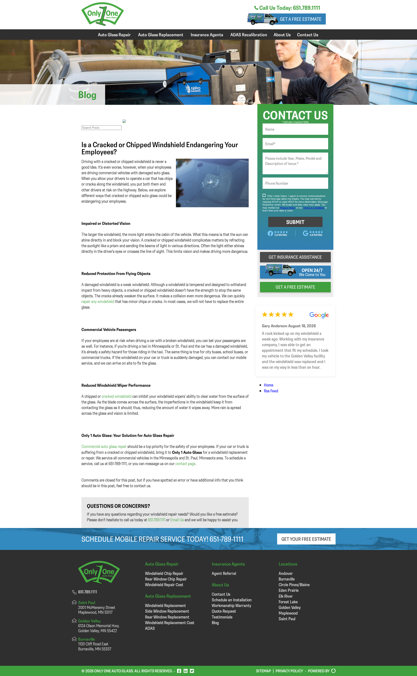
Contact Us (307, 34)
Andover (286, 573)
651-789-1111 (226, 538)
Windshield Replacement (165, 605)
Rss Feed (271, 390)
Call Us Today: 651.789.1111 (289, 7)
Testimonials (222, 617)
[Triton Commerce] (332, 671)
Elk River (286, 596)
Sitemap (263, 670)
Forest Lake (288, 601)
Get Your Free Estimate (306, 539)
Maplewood (288, 613)
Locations (288, 564)
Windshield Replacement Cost (169, 622)
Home (268, 385)
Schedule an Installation (232, 599)
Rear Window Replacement (167, 617)
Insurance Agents (207, 34)
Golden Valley (290, 607)
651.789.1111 (156, 519)
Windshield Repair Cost (164, 584)
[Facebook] (179, 671)
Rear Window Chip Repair (166, 579)
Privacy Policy (289, 670)
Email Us (177, 519)
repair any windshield (97, 301)
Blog (215, 622)
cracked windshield (116, 396)
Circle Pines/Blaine (294, 584)
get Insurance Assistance (295, 257)
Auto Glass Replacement (160, 34)
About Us (282, 34)
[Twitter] (192, 671)
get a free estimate (295, 287)
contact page (185, 463)
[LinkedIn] (185, 671)
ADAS (150, 628)
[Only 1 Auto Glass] (102, 24)
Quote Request (224, 611)
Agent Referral (224, 573)
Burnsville (287, 579)
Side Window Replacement (167, 611)
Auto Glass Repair (114, 34)
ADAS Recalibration (248, 34)
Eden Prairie (289, 590)
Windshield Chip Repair (164, 573)
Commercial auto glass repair (104, 446)
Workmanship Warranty (231, 605)
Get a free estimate (300, 19)
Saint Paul (287, 618)
